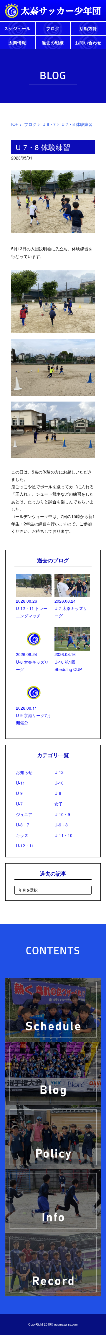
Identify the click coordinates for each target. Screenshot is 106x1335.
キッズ (22, 835)
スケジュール (17, 28)
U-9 (19, 793)
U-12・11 (25, 846)
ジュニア (24, 814)
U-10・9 (62, 814)
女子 (58, 804)
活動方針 (88, 28)
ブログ (52, 28)
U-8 (57, 793)
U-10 (59, 783)
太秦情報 (17, 42)
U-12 (59, 772)
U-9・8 (61, 825)
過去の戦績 (53, 42)
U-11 (20, 783)
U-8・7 (49, 124)
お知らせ (24, 772)
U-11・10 (63, 835)
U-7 (19, 804)
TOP (14, 124)
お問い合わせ (88, 42)
